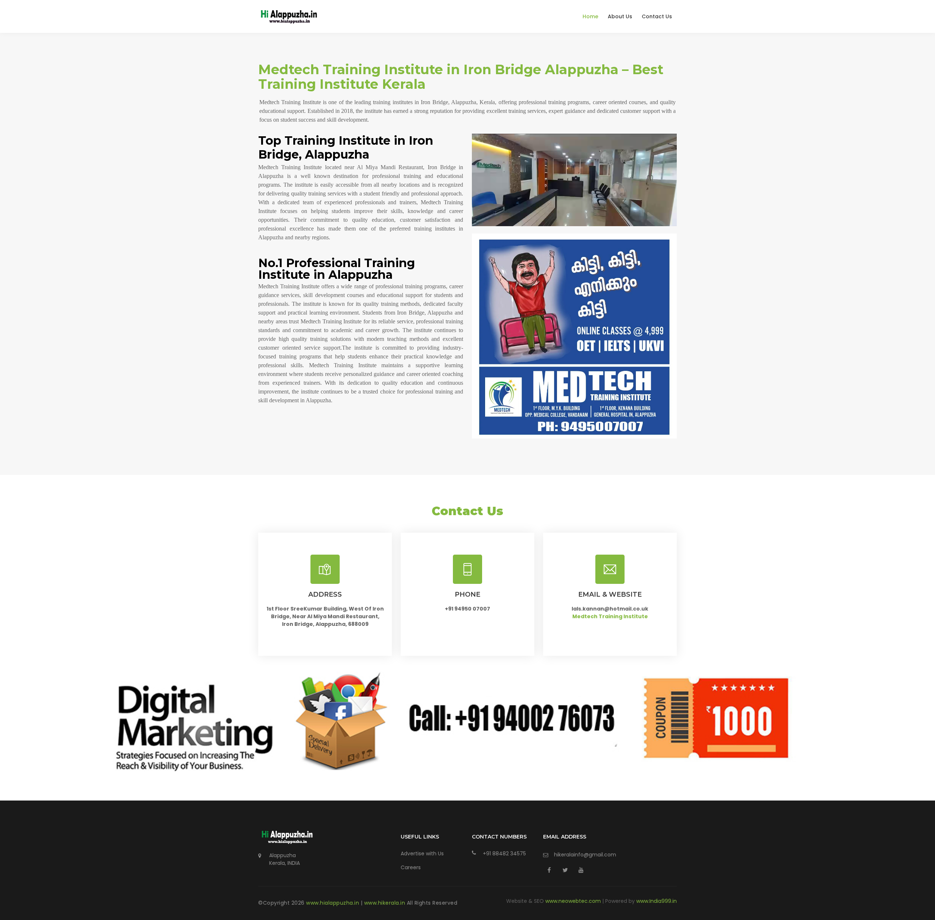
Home (590, 16)
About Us (620, 16)
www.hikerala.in (385, 902)
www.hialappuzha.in (333, 902)
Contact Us (657, 16)
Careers (411, 867)
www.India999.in (656, 901)
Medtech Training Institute (610, 616)
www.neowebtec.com (573, 901)
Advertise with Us (422, 853)
